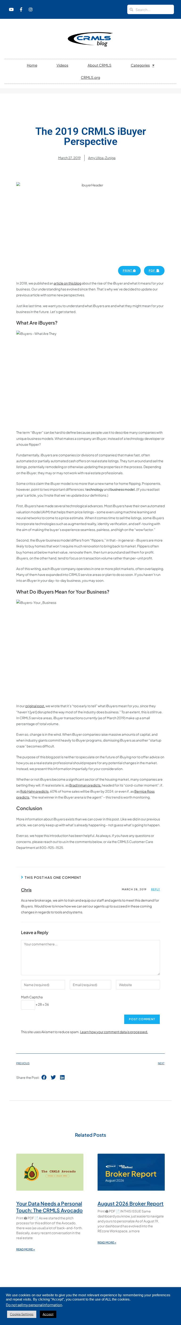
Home (32, 65)
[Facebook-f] (21, 9)
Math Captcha (32, 997)
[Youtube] (11, 9)
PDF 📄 (154, 270)
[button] (44, 1077)
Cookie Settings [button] (21, 1314)
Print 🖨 (129, 270)
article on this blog (67, 283)
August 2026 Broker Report (131, 1203)
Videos (62, 65)
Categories (140, 65)
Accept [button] (48, 1314)
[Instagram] (30, 9)
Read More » (25, 1249)
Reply (155, 889)
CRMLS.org (90, 77)
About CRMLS (99, 65)
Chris (26, 889)
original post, (35, 706)
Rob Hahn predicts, (34, 791)
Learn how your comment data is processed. (114, 1032)
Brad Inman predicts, (85, 785)
